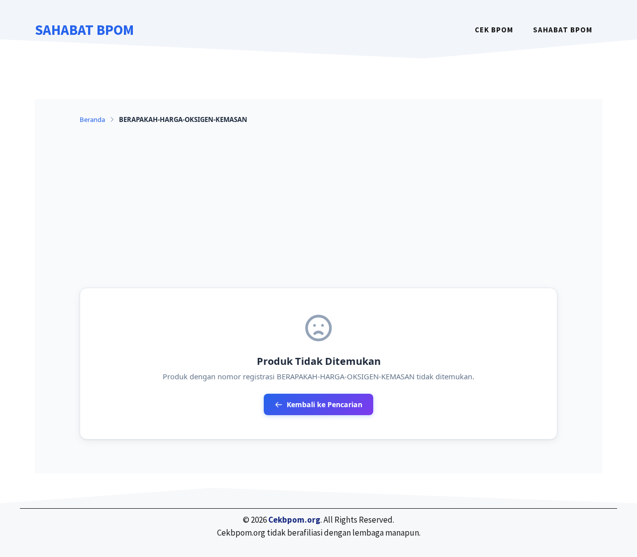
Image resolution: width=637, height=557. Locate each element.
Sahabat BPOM (84, 29)
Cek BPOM (494, 29)
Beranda (92, 119)
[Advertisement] (318, 206)
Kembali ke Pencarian (324, 404)
